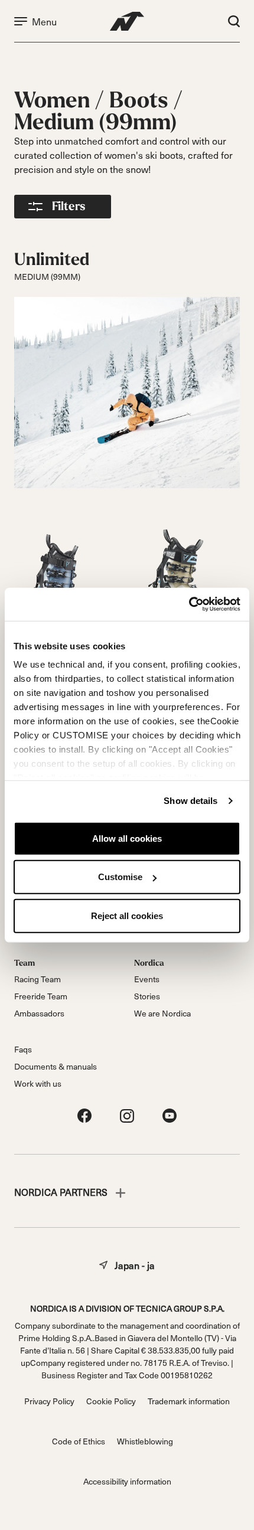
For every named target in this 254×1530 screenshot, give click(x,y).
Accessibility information (127, 1481)
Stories (147, 996)
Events (146, 979)
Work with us (37, 1083)
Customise (120, 877)
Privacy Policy (49, 1401)
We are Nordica (162, 1013)
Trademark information (189, 1401)
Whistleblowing (145, 1441)
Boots (141, 100)
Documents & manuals (55, 1066)
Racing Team (37, 979)
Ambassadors (39, 1013)
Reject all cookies (127, 915)
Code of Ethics (78, 1441)
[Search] (234, 21)
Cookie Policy (111, 1401)
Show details (190, 801)
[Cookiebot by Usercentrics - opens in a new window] (188, 604)
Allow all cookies (127, 838)
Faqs (23, 1049)
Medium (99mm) (95, 122)
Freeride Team (40, 996)
